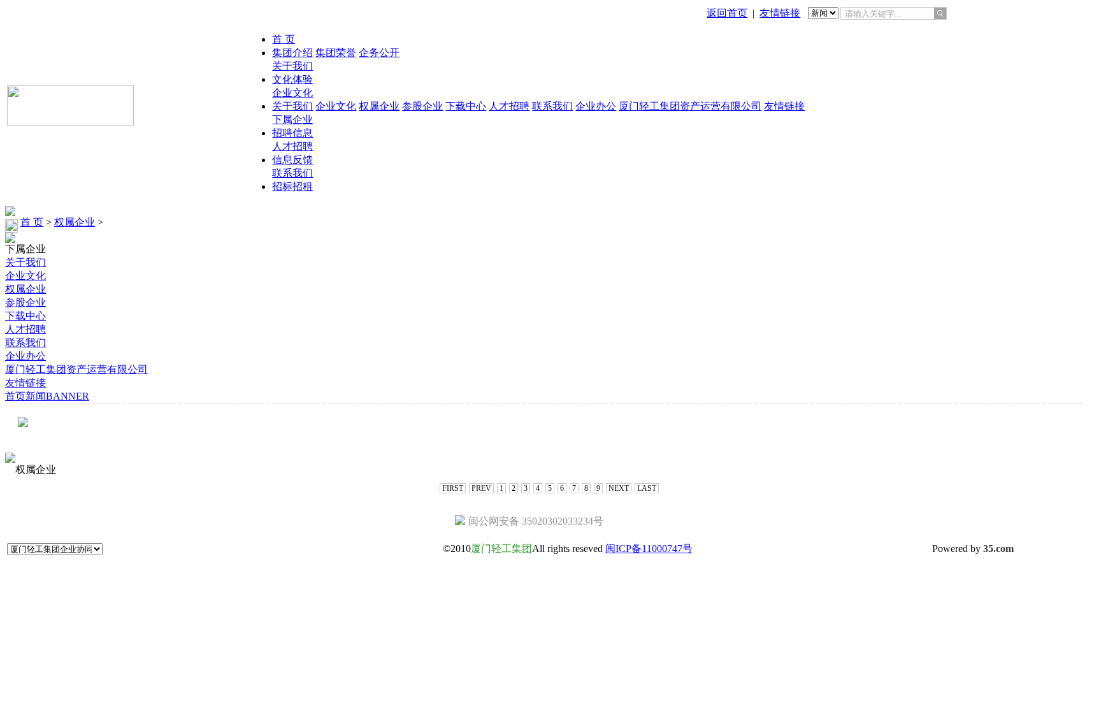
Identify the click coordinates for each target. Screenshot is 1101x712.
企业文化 (292, 92)
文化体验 (292, 79)
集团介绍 (292, 52)
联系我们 (552, 106)
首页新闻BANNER (47, 396)
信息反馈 (292, 159)
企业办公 (595, 106)
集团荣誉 (335, 52)
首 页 (283, 39)
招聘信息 (292, 132)
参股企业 (422, 106)
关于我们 (292, 66)
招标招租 (292, 186)
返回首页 (727, 13)
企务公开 (379, 52)
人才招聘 (509, 106)
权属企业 (379, 106)
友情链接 (779, 13)
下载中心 (465, 106)
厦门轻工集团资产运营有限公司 (690, 106)
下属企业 (292, 119)
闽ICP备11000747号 (649, 548)
